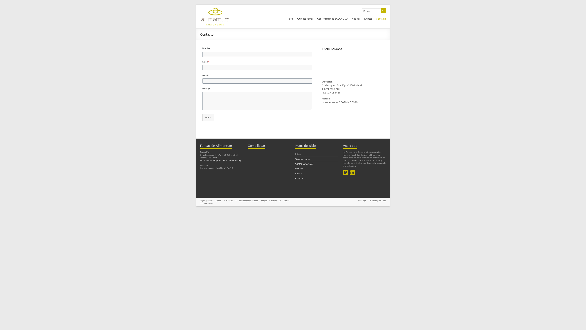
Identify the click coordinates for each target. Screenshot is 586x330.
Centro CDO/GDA (304, 163)
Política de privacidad (377, 201)
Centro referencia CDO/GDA (332, 18)
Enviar (208, 117)
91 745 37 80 (210, 157)
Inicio (290, 18)
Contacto (381, 18)
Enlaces (368, 18)
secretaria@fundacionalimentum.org (223, 160)
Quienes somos (305, 18)
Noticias (356, 18)
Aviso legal (362, 201)
